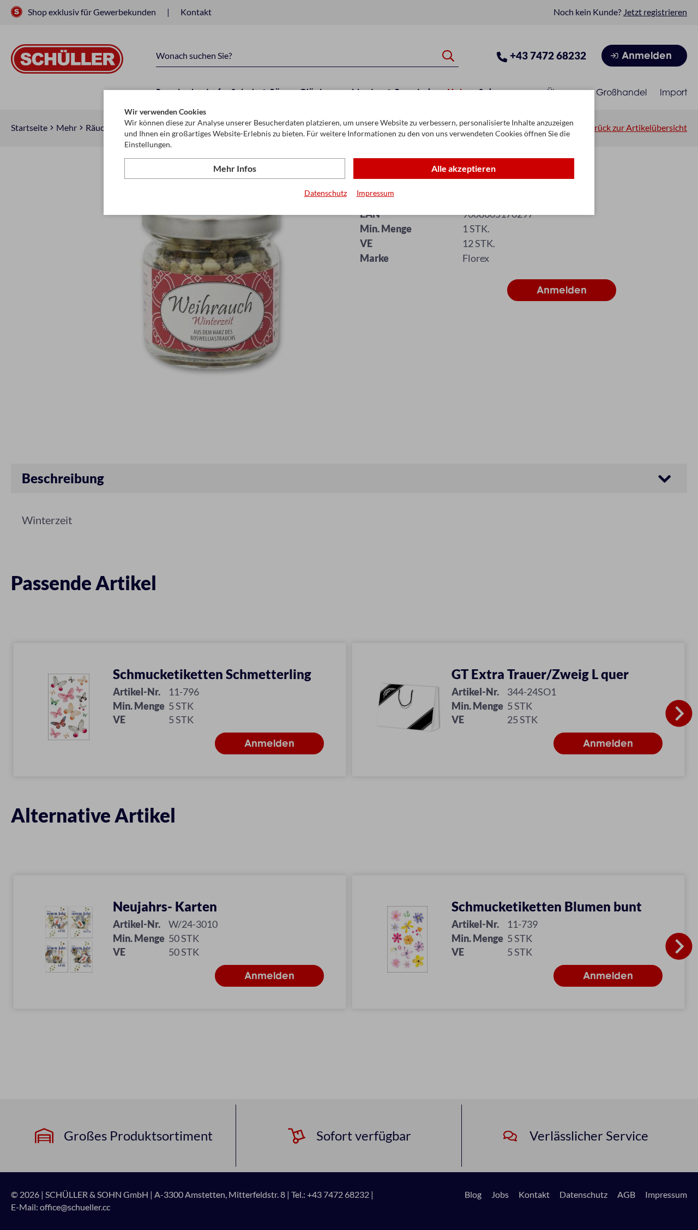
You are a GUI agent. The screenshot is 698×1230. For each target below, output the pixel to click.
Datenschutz (325, 192)
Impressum (375, 192)
